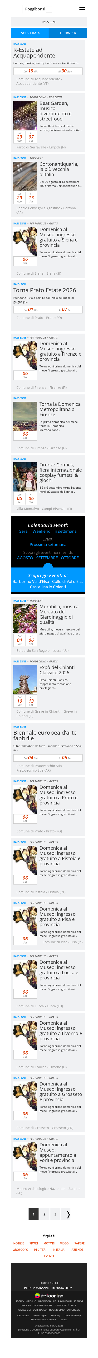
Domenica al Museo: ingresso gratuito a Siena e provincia (58, 237)
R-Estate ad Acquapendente (34, 52)
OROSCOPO (20, 1250)
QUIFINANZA (40, 1310)
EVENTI (49, 1256)
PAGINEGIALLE (47, 1301)
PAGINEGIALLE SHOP (70, 1301)
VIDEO (64, 1243)
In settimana (65, 531)
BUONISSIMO (57, 1310)
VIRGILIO (31, 1301)
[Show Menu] (82, 9)
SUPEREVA (73, 1310)
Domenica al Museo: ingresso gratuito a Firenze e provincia (60, 351)
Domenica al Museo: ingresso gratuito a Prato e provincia (58, 795)
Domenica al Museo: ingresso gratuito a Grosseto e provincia (60, 1092)
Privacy (55, 1315)
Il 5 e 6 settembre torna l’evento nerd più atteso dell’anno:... (60, 490)
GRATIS (53, 223)
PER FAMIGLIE (38, 223)
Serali (24, 531)
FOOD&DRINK (38, 97)
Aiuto (64, 1319)
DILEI (74, 1305)
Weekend (41, 531)
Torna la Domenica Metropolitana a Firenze (60, 409)
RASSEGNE (49, 22)
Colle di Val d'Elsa (67, 581)
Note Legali (40, 1315)
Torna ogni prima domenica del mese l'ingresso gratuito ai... (60, 254)
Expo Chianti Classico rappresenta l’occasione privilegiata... (55, 684)
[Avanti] (65, 1214)
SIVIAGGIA (24, 1310)
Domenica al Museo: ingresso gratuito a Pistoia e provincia (59, 856)
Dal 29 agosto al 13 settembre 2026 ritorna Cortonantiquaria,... (60, 184)
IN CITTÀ (39, 1250)
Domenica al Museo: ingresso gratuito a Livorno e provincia (60, 1031)
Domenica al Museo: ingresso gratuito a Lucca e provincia (58, 970)
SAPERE (79, 1243)
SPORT (33, 1243)
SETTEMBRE (47, 557)
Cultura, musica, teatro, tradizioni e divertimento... (46, 63)
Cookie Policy (73, 1315)
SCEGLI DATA (30, 33)
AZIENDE (77, 1250)
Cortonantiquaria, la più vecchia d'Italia (58, 169)
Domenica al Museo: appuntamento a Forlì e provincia (57, 1152)
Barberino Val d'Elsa (31, 581)
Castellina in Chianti (48, 587)
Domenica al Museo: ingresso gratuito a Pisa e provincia (57, 917)
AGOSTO (25, 557)
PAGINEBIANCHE (43, 1305)
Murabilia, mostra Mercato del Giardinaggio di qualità (58, 614)
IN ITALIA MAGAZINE (36, 1288)
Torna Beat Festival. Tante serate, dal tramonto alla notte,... (61, 128)
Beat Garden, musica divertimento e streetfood (55, 111)
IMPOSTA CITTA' (62, 1288)
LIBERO (19, 1301)
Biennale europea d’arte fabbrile (45, 735)
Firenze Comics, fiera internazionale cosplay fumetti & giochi (60, 472)
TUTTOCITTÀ (61, 1305)
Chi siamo (23, 1315)
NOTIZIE (18, 1243)
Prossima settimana (48, 544)
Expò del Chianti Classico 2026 (57, 670)
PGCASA (26, 1305)
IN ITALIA (58, 1250)
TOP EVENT (55, 97)
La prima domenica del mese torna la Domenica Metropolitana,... (58, 426)
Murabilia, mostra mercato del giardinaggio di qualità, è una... (59, 631)
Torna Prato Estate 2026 (44, 290)
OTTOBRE (70, 557)
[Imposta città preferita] (17, 9)
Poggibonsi (35, 9)
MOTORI (49, 1243)
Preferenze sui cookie (44, 1319)
